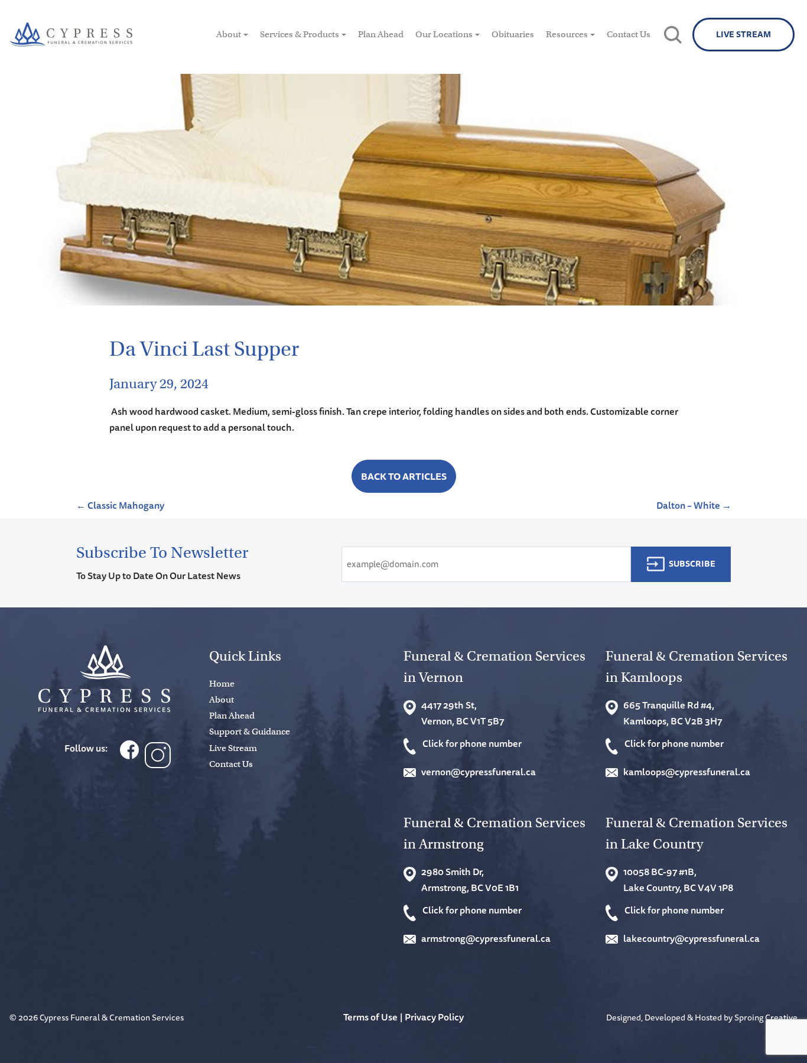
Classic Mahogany (120, 505)
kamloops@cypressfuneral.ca (686, 771)
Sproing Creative (766, 1017)
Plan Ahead (380, 34)
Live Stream (743, 34)
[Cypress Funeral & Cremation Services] (104, 678)
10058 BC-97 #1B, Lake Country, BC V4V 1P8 (678, 879)
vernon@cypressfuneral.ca (478, 771)
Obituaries (513, 34)
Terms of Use (370, 1017)
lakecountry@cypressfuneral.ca (691, 938)
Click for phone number (472, 743)
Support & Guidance (249, 731)
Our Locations (444, 34)
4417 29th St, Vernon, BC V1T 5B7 (462, 713)
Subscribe (692, 563)
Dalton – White (693, 505)
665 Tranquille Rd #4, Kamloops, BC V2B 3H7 (672, 713)
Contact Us (628, 34)
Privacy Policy (434, 1017)
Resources (567, 34)
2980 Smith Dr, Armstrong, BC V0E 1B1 (470, 879)
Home (222, 683)
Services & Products (299, 34)
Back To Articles (404, 476)
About (228, 34)
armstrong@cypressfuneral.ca (486, 938)
